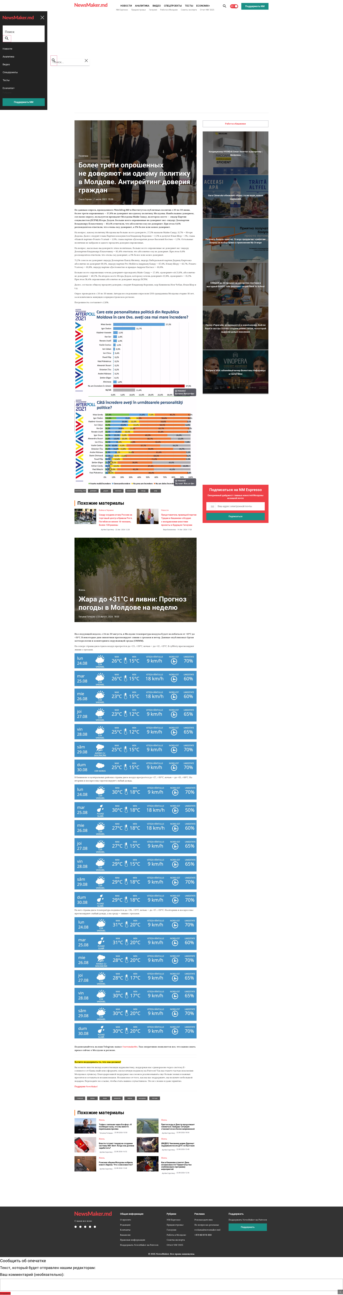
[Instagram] (85, 1227)
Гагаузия (153, 10)
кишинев (117, 1098)
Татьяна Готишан (87, 616)
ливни (129, 1098)
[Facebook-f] (75, 1227)
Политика (83, 156)
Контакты (125, 1229)
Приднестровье (138, 10)
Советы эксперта (189, 10)
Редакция (125, 1224)
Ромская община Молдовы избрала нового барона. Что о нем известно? (116, 1163)
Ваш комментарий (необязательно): (32, 1275)
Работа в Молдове (169, 10)
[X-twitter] (80, 1227)
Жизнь (82, 590)
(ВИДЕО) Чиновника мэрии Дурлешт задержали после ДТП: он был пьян (178, 1144)
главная (80, 1098)
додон (105, 491)
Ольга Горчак (85, 199)
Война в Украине (106, 510)
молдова (142, 1098)
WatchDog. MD (80, 491)
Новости (126, 5)
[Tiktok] (90, 1227)
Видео (157, 5)
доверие (93, 491)
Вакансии (125, 1234)
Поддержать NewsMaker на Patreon (139, 1245)
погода (154, 1098)
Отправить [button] (5, 1293)
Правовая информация (132, 1239)
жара (105, 1098)
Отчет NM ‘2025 (207, 10)
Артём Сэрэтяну (107, 530)
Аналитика (142, 5)
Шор (155, 491)
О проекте (125, 1219)
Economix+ (203, 5)
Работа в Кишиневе (235, 123)
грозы (92, 1098)
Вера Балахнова (169, 530)
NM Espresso (122, 10)
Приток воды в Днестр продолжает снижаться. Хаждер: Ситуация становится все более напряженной (178, 1126)
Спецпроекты (173, 5)
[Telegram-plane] (95, 1227)
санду (143, 491)
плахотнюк (131, 491)
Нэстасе (118, 491)
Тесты (189, 5)
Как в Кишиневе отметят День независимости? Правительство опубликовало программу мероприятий (176, 1165)
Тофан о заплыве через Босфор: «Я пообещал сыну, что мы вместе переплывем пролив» (115, 1126)
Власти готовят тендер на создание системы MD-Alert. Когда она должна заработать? (116, 1145)
